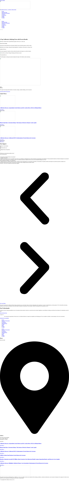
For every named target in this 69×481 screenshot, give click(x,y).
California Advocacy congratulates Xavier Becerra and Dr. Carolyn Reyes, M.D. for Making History (20, 107)
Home (3, 11)
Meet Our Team (4, 12)
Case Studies (4, 24)
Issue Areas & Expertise (6, 13)
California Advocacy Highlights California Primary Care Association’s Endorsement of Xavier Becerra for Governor (24, 463)
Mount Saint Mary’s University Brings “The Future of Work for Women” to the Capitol (18, 122)
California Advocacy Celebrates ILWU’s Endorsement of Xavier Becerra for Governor (18, 137)
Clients (3, 25)
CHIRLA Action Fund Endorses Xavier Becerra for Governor (13, 455)
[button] (34, 198)
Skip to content (2, 0)
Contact (3, 17)
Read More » (2, 109)
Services (3, 14)
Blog (3, 325)
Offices (3, 16)
